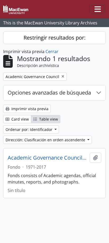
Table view (48, 119)
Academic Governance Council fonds (48, 158)
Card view (19, 119)
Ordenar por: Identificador (29, 129)
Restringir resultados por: (54, 37)
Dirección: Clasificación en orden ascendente (46, 139)
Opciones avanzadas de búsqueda (49, 92)
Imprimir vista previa (29, 108)
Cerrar (52, 51)
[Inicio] (18, 9)
